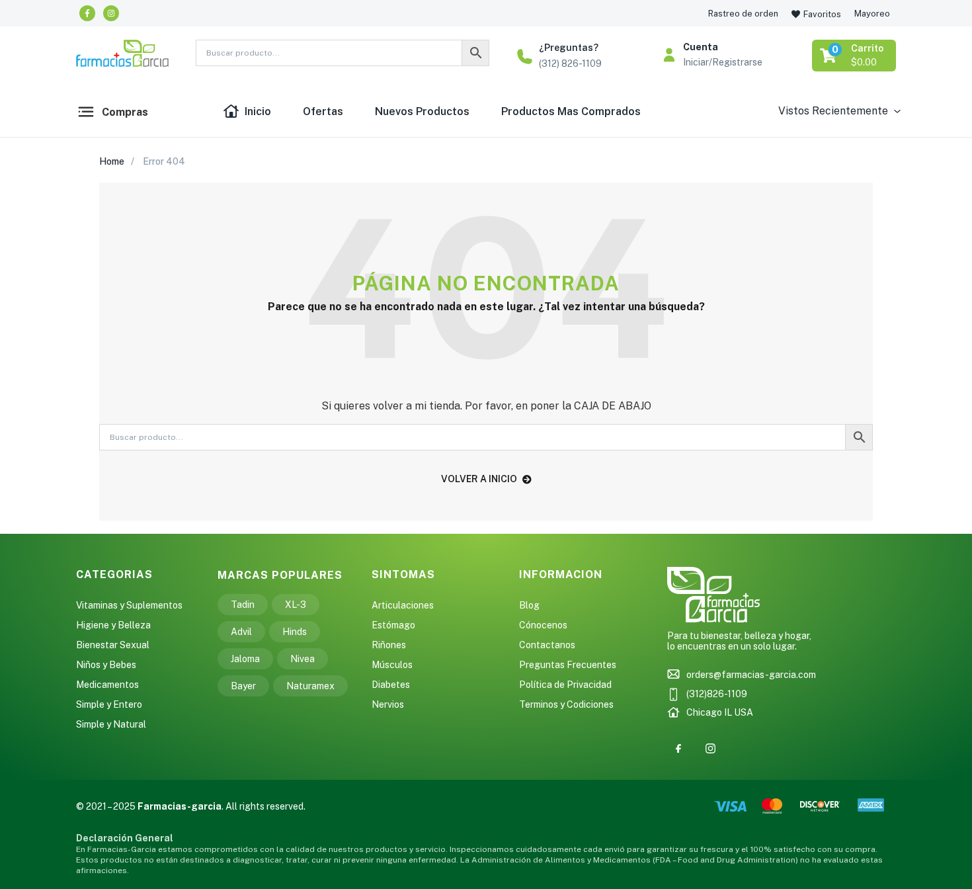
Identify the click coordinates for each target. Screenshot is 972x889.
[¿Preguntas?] (524, 56)
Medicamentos (107, 684)
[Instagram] (111, 13)
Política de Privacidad (565, 684)
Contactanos (547, 645)
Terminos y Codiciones (566, 704)
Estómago (393, 625)
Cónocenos (543, 625)
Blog (529, 605)
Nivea (302, 659)
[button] (855, 55)
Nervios (388, 704)
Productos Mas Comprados (571, 111)
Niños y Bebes (106, 664)
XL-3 (295, 604)
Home (111, 161)
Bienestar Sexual (112, 645)
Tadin (243, 604)
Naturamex (310, 686)
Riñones (389, 645)
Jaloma (245, 659)
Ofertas (323, 111)
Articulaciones (403, 605)
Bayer (243, 686)
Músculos (392, 664)
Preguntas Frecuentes (567, 664)
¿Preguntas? (568, 47)
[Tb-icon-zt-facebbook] (678, 749)
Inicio (258, 111)
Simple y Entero (109, 704)
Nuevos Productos (422, 111)
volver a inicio (479, 479)
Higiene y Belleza (113, 625)
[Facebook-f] (87, 13)
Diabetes (391, 684)
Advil (241, 631)
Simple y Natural (111, 724)
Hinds (294, 631)
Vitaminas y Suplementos (129, 605)
